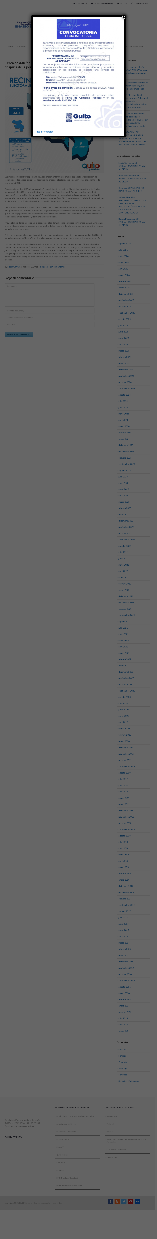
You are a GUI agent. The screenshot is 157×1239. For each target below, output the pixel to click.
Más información (44, 131)
